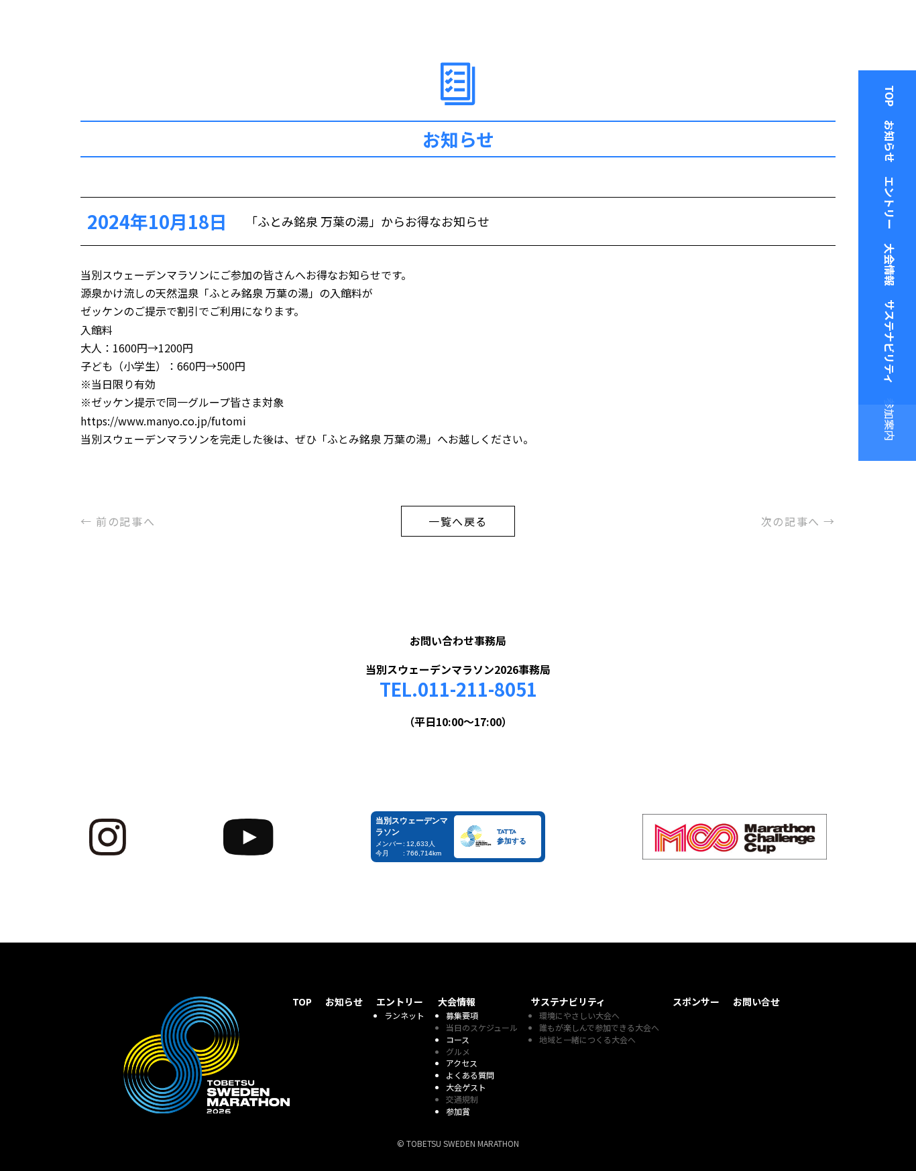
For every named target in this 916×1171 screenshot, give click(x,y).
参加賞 (458, 1111)
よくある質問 (470, 1075)
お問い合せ (756, 1001)
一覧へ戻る (458, 521)
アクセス (461, 1063)
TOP (890, 96)
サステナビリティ (890, 342)
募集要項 (462, 1015)
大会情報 (890, 264)
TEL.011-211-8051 (458, 689)
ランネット (404, 1015)
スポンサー (696, 1001)
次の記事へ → (798, 521)
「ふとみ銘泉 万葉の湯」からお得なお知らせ (367, 221)
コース (457, 1039)
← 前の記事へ (117, 521)
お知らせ (890, 141)
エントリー (890, 203)
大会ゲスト (466, 1087)
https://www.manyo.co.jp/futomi (163, 421)
